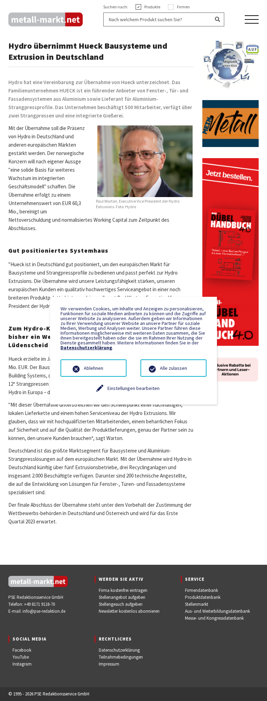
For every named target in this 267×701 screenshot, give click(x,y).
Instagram (22, 664)
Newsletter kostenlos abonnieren (129, 611)
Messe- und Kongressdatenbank (214, 618)
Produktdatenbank (202, 597)
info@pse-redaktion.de (44, 611)
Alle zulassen (173, 368)
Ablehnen (93, 368)
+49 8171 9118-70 (39, 604)
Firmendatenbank (201, 590)
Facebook (22, 650)
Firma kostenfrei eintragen (123, 590)
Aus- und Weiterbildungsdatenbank (217, 611)
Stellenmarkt (196, 604)
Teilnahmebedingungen (121, 657)
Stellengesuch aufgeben (121, 604)
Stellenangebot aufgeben (122, 597)
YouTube (21, 657)
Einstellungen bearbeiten (133, 388)
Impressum (109, 664)
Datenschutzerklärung (119, 650)
